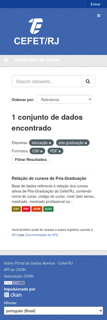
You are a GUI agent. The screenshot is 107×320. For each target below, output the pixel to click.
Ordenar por (22, 99)
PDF (26, 209)
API (14, 234)
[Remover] (50, 143)
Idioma (10, 302)
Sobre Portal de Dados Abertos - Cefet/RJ (38, 263)
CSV (16, 209)
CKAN (13, 294)
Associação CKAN (19, 276)
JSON (37, 209)
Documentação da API (41, 234)
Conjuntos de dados (37, 59)
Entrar (96, 4)
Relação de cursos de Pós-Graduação (49, 178)
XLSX (48, 209)
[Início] (6, 59)
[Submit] (88, 81)
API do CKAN (15, 269)
